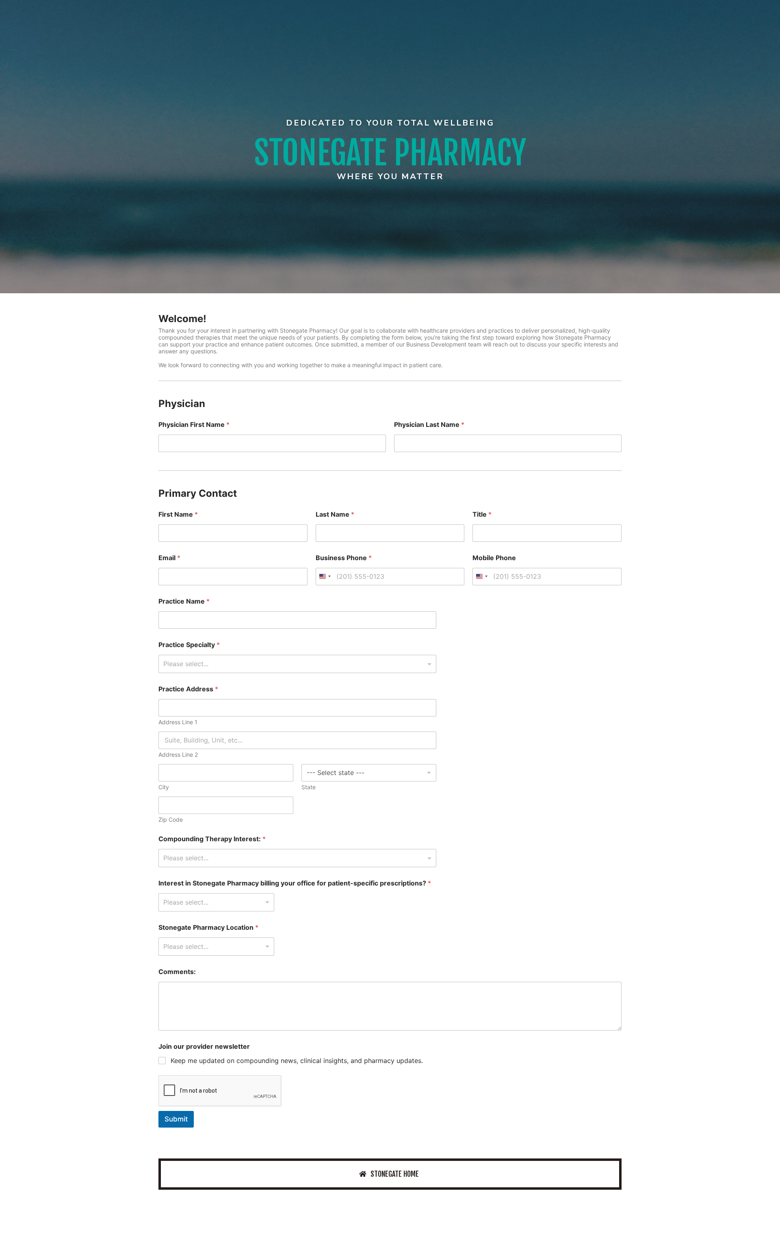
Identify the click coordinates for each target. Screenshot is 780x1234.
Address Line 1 (177, 722)
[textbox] (295, 663)
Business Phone (344, 558)
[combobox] (325, 576)
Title (482, 514)
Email (169, 558)
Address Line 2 (178, 754)
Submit (176, 1119)
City (163, 787)
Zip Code (170, 819)
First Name (178, 514)
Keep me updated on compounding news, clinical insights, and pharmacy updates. (297, 1060)
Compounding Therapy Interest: (212, 839)
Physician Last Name (429, 425)
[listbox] (216, 902)
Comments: (177, 972)
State (308, 787)
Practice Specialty (189, 645)
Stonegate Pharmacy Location (208, 927)
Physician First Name (194, 425)
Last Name (335, 514)
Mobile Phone (494, 558)
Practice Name (184, 601)
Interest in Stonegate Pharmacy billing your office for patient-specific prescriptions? (294, 883)
